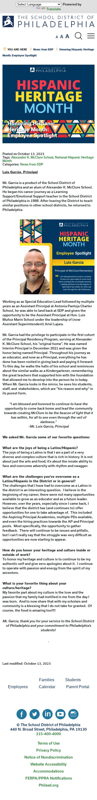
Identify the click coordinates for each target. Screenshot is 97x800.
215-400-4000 (48, 734)
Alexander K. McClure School (32, 157)
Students (73, 680)
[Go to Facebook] (22, 713)
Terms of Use (49, 743)
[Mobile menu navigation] (91, 36)
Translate (53, 9)
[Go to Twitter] (35, 713)
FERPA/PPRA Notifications (48, 778)
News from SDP (43, 49)
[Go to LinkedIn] (47, 713)
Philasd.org (48, 785)
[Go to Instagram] (73, 713)
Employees (18, 687)
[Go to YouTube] (60, 713)
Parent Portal (77, 687)
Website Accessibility (48, 764)
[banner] (48, 39)
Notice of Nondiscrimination (48, 757)
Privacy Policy (48, 750)
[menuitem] (16, 679)
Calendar (47, 687)
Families (46, 680)
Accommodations (48, 771)
